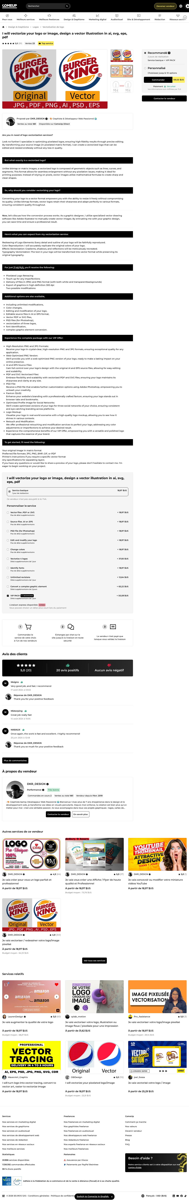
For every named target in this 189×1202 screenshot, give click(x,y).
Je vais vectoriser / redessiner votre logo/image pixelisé (30, 942)
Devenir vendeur (133, 1131)
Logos (36, 27)
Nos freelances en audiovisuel (79, 1131)
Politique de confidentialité (64, 1195)
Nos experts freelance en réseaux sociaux (84, 1144)
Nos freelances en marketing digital (82, 1122)
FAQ (127, 1144)
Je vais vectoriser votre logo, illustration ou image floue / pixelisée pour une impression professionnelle (91, 1026)
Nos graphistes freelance (76, 1126)
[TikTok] (185, 1195)
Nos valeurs (131, 1126)
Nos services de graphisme (15, 1126)
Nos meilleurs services (13, 1148)
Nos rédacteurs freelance (76, 1140)
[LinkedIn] (174, 1195)
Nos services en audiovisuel (16, 1131)
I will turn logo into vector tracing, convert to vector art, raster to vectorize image (29, 1084)
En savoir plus (81, 814)
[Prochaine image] (57, 854)
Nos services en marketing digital (19, 1122)
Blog (127, 1140)
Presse (128, 1135)
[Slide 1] (122, 71)
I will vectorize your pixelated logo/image (90, 1082)
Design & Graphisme (18, 27)
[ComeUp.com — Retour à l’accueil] (9, 6)
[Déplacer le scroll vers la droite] (185, 17)
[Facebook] (181, 1195)
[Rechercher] (67, 6)
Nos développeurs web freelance (80, 1135)
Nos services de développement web (20, 1135)
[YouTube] (177, 1195)
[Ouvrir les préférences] (181, 6)
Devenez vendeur (165, 6)
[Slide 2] (122, 86)
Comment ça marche (135, 1122)
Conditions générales (38, 1195)
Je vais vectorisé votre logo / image (149, 1082)
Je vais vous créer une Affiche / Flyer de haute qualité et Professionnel (93, 881)
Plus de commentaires (15, 760)
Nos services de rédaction (15, 1140)
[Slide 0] (122, 55)
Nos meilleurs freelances (76, 1148)
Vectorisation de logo (53, 27)
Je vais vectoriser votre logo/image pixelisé (154, 1022)
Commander (158, 80)
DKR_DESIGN (37, 118)
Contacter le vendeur (164, 98)
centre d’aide (134, 1167)
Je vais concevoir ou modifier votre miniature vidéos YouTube (155, 881)
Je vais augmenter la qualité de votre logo (27, 1022)
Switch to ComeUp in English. (93, 1196)
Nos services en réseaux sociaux (18, 1144)
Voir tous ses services (94, 960)
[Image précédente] (5, 854)
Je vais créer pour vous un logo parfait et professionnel (27, 881)
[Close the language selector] (112, 1196)
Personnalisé (156, 68)
